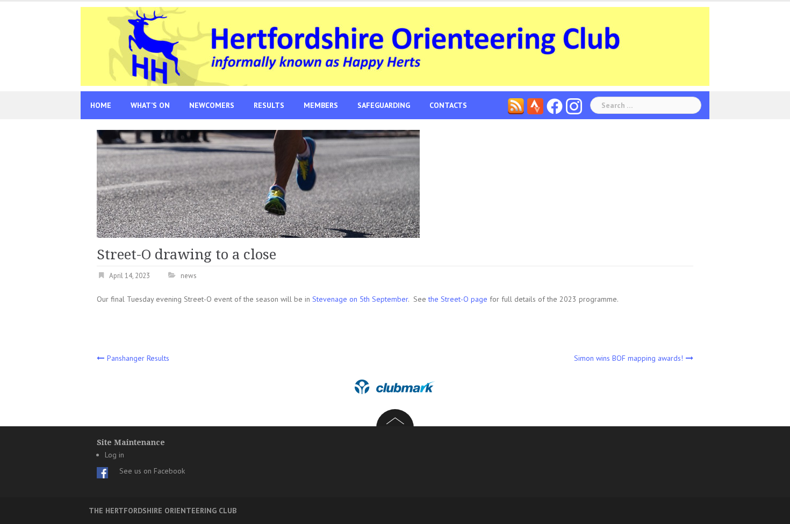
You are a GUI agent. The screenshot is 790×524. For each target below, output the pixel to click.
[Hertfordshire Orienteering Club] (395, 45)
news (189, 275)
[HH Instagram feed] (574, 105)
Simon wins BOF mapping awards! (628, 358)
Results (269, 105)
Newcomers (211, 105)
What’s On (150, 105)
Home (100, 105)
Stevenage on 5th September (360, 299)
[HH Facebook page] (555, 105)
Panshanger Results (138, 358)
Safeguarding (383, 105)
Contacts (448, 105)
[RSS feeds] (516, 105)
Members (321, 105)
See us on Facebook (152, 471)
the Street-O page (457, 299)
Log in (114, 455)
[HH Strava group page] (535, 105)
